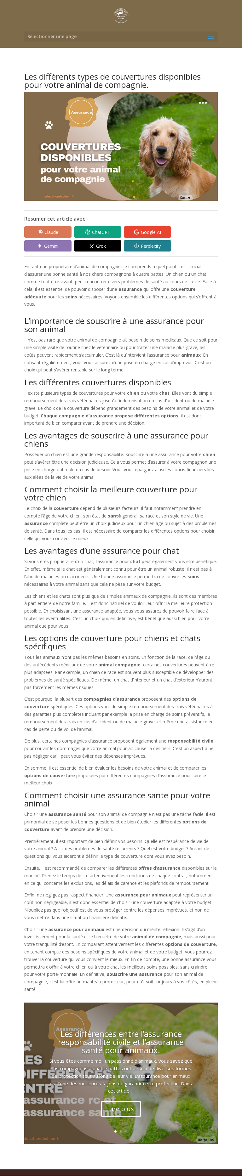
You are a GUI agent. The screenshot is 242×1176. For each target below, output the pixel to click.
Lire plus (121, 1109)
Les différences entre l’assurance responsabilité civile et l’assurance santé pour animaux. (121, 1042)
